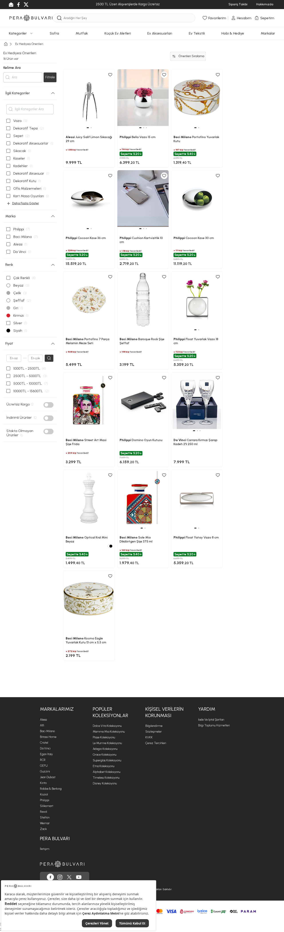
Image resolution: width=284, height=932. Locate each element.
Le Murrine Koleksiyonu (107, 743)
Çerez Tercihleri (155, 743)
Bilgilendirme (153, 726)
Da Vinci (45, 748)
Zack (43, 829)
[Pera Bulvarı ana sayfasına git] (62, 864)
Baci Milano (47, 731)
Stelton (44, 817)
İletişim (44, 849)
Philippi (44, 800)
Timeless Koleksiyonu (106, 778)
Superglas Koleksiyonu (107, 760)
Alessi (43, 720)
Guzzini (45, 771)
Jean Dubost (47, 777)
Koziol (44, 794)
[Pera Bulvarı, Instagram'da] (59, 877)
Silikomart (46, 806)
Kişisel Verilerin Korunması (164, 712)
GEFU (44, 766)
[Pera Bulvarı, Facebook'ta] (50, 877)
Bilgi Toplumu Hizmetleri (214, 725)
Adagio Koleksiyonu (105, 749)
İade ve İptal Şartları (211, 720)
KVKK (149, 737)
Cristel (44, 743)
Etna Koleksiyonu (103, 766)
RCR (42, 760)
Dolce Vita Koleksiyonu (107, 726)
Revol (43, 812)
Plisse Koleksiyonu (104, 737)
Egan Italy (46, 754)
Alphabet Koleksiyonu (106, 772)
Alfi (42, 725)
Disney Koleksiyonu (105, 783)
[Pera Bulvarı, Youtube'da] (78, 877)
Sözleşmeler (153, 731)
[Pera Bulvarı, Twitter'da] (69, 877)
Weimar (45, 823)
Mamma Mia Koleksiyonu (109, 731)
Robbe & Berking (51, 789)
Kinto (43, 783)
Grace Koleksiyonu (104, 754)
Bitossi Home (48, 737)
